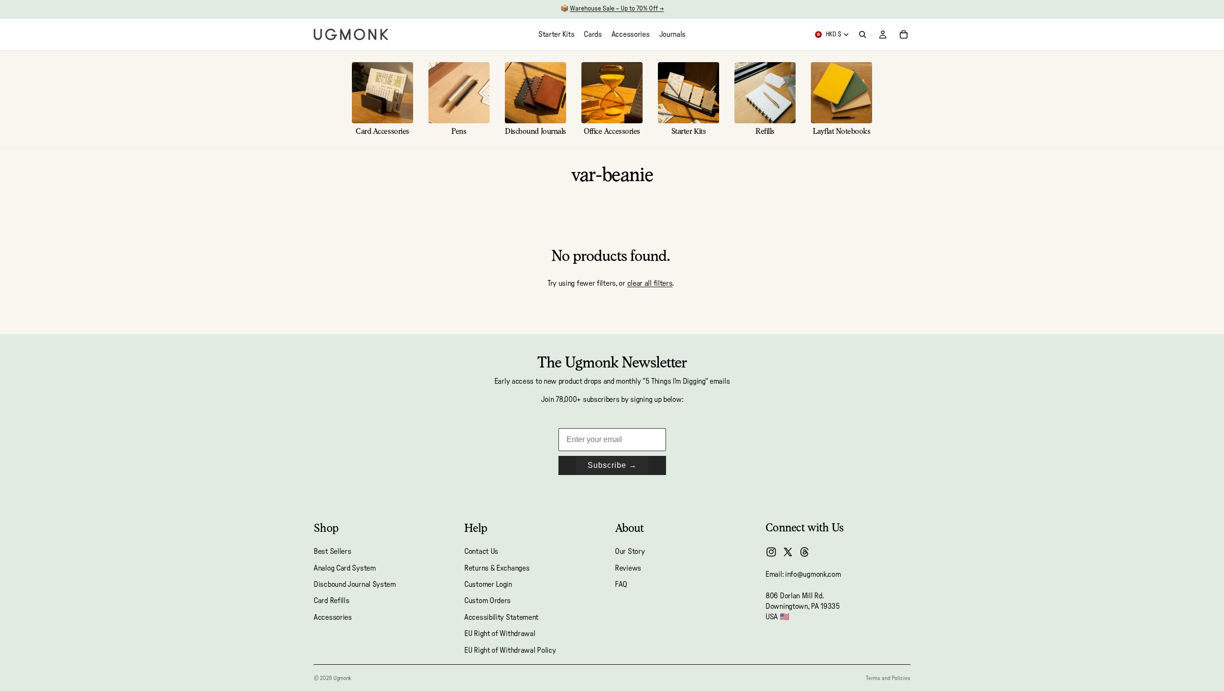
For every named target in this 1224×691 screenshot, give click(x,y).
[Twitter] (788, 552)
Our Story (630, 551)
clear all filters (650, 283)
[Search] (862, 34)
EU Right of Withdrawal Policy (510, 650)
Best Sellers (332, 551)
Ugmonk (342, 678)
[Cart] (903, 34)
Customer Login (488, 584)
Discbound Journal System (355, 584)
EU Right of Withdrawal (499, 633)
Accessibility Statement (501, 617)
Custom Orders (487, 601)
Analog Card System (345, 568)
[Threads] (804, 552)
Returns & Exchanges (496, 568)
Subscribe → (612, 465)
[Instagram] (771, 552)
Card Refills (331, 601)
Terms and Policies (888, 678)
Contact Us (481, 551)
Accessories (333, 617)
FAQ (621, 584)
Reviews (628, 568)
